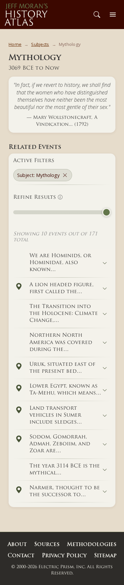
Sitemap (105, 556)
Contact (21, 556)
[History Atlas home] (26, 14)
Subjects (40, 44)
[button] (18, 286)
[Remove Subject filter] (65, 175)
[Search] (96, 14)
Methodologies (91, 544)
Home (15, 44)
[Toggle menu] (112, 14)
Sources (47, 544)
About (17, 544)
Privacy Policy (64, 556)
